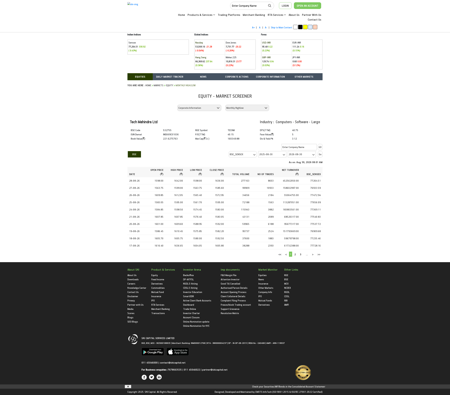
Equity (169, 85)
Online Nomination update (196, 321)
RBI (286, 300)
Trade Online (189, 309)
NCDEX (287, 287)
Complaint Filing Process (233, 300)
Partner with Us (135, 304)
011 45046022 (192, 369)
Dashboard (188, 304)
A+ (253, 27)
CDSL (286, 296)
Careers (131, 283)
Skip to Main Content (281, 27)
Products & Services (200, 15)
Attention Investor (230, 279)
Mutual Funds (265, 300)
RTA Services (276, 15)
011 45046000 (150, 362)
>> (318, 254)
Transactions (158, 313)
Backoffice (188, 275)
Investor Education (192, 292)
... (307, 254)
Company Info (265, 292)
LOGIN (285, 5)
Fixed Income (157, 279)
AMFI (286, 304)
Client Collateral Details (233, 296)
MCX (286, 283)
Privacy (131, 300)
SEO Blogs (132, 321)
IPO (153, 300)
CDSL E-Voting (190, 287)
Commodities (158, 287)
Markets (158, 85)
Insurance (156, 296)
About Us (294, 15)
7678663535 (175, 369)
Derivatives (157, 283)
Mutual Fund (157, 292)
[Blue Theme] (310, 27)
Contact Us (314, 19)
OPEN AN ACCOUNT (307, 5)
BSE (134, 154)
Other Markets (265, 287)
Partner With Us (311, 15)
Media (130, 309)
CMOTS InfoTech (263, 391)
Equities (262, 275)
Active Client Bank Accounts (197, 300)
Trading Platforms (229, 15)
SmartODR (188, 296)
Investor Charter (191, 313)
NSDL (287, 292)
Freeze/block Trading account (236, 304)
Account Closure (191, 317)
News (261, 279)
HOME (148, 85)
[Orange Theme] (315, 27)
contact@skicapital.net (172, 362)
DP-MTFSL (188, 279)
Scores (130, 313)
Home (181, 15)
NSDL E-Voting (190, 283)
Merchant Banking (254, 15)
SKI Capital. (150, 391)
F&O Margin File (228, 275)
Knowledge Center (136, 287)
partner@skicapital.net (214, 369)
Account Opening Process (233, 292)
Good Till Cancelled (230, 283)
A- (266, 27)
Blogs (130, 317)
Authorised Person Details (234, 287)
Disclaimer (132, 296)
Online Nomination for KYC (196, 325)
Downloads (133, 279)
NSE (286, 275)
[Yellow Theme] (305, 27)
